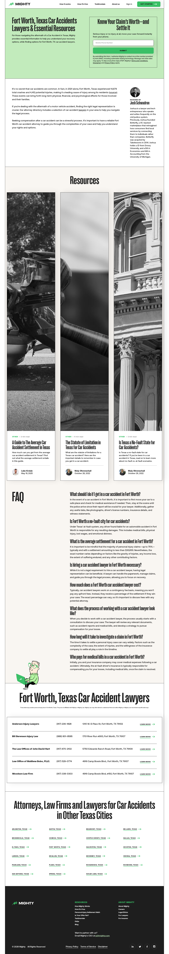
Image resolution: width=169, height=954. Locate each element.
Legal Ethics (123, 912)
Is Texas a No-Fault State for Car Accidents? (137, 445)
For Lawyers (123, 915)
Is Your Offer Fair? (82, 915)
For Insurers (123, 918)
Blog (76, 924)
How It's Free (80, 909)
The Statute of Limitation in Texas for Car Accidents (83, 445)
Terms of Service (88, 946)
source (113, 92)
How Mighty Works (82, 906)
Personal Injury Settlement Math (87, 912)
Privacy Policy (110, 63)
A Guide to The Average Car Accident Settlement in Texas (31, 445)
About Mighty (123, 906)
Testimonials (80, 918)
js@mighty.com (102, 936)
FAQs (77, 921)
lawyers (82, 110)
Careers (121, 909)
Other (15, 437)
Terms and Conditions (139, 61)
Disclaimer (97, 63)
